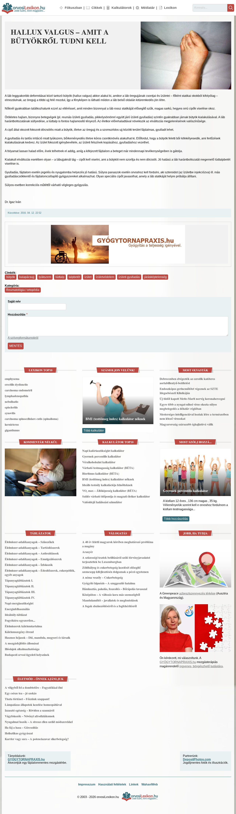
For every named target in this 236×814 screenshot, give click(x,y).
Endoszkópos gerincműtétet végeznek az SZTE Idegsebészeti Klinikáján (189, 391)
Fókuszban (73, 8)
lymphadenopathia (16, 396)
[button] (186, 55)
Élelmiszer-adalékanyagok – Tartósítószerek (32, 547)
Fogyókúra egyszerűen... (20, 620)
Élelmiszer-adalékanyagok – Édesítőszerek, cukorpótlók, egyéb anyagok (40, 572)
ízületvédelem (105, 277)
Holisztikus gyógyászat (19, 733)
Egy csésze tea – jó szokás (21, 693)
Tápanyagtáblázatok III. (20, 592)
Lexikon (170, 8)
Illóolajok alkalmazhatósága (22, 649)
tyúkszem (45, 277)
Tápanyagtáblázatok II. (19, 586)
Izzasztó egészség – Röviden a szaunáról (29, 710)
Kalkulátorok (122, 8)
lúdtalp (59, 277)
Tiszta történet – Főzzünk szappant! (27, 699)
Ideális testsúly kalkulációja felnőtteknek (107, 485)
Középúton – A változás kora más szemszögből (111, 594)
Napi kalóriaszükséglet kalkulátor (103, 450)
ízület (87, 277)
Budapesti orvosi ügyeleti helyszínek (27, 655)
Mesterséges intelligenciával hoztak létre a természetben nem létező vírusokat (194, 416)
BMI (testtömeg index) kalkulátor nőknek (115, 418)
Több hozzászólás (176, 518)
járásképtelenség (155, 277)
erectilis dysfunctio (16, 384)
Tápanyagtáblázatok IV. (20, 597)
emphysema (12, 379)
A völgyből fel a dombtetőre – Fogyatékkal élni (34, 687)
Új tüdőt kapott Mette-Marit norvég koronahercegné (192, 398)
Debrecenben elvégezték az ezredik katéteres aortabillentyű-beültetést (187, 381)
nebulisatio (11, 401)
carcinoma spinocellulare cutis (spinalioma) (31, 419)
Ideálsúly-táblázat (16, 615)
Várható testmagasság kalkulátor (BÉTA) (108, 468)
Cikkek (96, 8)
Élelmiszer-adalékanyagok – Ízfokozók (29, 565)
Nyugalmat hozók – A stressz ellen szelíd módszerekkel (39, 722)
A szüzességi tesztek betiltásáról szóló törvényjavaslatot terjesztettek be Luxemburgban (116, 559)
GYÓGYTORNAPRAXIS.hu (178, 662)
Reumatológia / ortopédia (22, 289)
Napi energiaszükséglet (19, 603)
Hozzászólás (16, 314)
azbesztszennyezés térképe (197, 593)
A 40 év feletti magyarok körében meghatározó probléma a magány (117, 544)
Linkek (133, 784)
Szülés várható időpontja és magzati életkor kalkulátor (116, 496)
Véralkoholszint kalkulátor (98, 462)
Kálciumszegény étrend (19, 632)
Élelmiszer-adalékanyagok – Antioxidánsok (32, 553)
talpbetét (74, 277)
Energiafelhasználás (17, 609)
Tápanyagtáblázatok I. (19, 580)
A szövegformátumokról (23, 337)
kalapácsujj (26, 277)
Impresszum (86, 784)
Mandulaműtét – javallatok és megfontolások (110, 600)
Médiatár (148, 8)
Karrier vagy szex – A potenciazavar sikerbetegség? (37, 739)
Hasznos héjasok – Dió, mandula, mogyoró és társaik (37, 637)
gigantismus (12, 430)
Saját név (14, 301)
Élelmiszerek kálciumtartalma (23, 626)
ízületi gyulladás (129, 277)
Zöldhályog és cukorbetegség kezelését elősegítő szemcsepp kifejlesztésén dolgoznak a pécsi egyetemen (115, 569)
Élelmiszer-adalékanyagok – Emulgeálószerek (33, 559)
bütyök (10, 277)
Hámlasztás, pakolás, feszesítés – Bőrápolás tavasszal (114, 589)
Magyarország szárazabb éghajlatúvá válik (186, 424)
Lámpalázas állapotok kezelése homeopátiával (33, 704)
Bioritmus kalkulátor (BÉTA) (100, 473)
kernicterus (12, 424)
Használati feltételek (112, 784)
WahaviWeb (149, 784)
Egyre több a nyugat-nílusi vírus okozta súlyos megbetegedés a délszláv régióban (188, 406)
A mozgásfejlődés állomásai (22, 643)
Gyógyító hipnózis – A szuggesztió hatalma (108, 583)
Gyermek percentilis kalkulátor (101, 456)
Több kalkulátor (94, 430)
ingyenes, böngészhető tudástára (201, 666)
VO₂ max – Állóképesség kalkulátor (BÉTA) (109, 490)
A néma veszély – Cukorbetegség (102, 577)
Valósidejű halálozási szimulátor (102, 502)
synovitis (10, 413)
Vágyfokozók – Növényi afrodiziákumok (30, 716)
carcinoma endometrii (18, 390)
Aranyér (87, 552)
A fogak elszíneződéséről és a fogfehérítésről (109, 606)
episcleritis (11, 407)
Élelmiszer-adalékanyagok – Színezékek (29, 542)
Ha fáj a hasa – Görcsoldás (21, 727)
